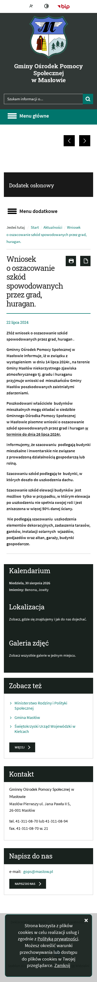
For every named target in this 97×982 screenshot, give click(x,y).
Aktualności (52, 227)
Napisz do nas (25, 884)
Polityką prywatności (58, 939)
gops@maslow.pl (38, 871)
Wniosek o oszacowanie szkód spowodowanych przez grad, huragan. (46, 234)
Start (35, 227)
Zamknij (62, 965)
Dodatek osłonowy (31, 185)
